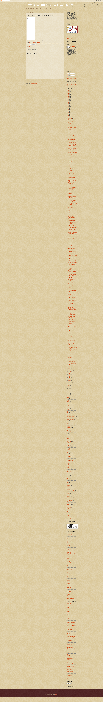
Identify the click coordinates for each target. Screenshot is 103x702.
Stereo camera (70, 134)
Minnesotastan (72, 46)
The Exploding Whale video (72, 121)
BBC (67, 538)
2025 (68, 91)
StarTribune (68, 579)
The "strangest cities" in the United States (72, 183)
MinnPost (68, 641)
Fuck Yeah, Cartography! (70, 621)
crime (67, 437)
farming (68, 483)
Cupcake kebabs (70, 279)
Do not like (70, 245)
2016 (68, 105)
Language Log (69, 555)
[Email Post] (29, 44)
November (70, 118)
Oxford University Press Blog (71, 566)
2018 (68, 102)
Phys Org (68, 654)
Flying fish (69, 129)
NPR (67, 651)
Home (45, 81)
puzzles (68, 467)
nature (67, 393)
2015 (68, 106)
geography (68, 448)
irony (67, 474)
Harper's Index (69, 507)
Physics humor (70, 208)
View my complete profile (70, 56)
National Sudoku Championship (70, 253)
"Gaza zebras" (70, 161)
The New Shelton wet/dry (70, 671)
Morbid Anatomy (69, 643)
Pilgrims (69, 241)
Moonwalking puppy (71, 282)
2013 (68, 109)
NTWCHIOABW (69, 516)
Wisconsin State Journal (70, 598)
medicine (68, 405)
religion (68, 430)
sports (67, 434)
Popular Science (69, 569)
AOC (67, 512)
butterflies (68, 444)
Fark (67, 548)
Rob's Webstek (69, 659)
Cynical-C (68, 611)
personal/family (69, 427)
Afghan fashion (70, 156)
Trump (68, 457)
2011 (68, 112)
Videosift (68, 595)
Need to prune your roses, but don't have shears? (72, 311)
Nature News (68, 564)
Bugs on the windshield (71, 238)
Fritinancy (68, 619)
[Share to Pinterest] (35, 44)
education (68, 442)
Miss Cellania (69, 561)
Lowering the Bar (69, 633)
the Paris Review (69, 674)
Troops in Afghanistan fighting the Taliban (71, 191)
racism (68, 503)
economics (68, 413)
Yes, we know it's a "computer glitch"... (71, 217)
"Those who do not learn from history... (72, 201)
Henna (69, 165)
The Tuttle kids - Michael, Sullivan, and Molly (72, 355)
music (67, 453)
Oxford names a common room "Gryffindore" (72, 188)
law (67, 459)
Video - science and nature (71, 416)
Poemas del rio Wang (70, 656)
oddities (68, 445)
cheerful (68, 438)
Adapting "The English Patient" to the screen (72, 235)
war (29, 46)
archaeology (68, 449)
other (67, 433)
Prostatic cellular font (71, 229)
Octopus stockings (71, 303)
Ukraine (68, 482)
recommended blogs (70, 497)
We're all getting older (71, 139)
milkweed (68, 511)
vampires (68, 515)
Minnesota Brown (69, 640)
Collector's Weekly (69, 610)
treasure (68, 463)
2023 (68, 94)
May (69, 376)
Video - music (69, 435)
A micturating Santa (71, 119)
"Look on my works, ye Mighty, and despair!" (72, 260)
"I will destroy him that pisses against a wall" (72, 319)
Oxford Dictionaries (69, 652)
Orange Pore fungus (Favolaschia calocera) (72, 163)
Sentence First (69, 662)
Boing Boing (68, 541)
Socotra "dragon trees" (71, 177)
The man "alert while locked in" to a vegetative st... (72, 214)
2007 (68, 385)
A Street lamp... (70, 357)
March (69, 379)
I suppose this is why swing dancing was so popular (72, 256)
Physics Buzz (69, 655)
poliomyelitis (68, 496)
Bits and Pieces (69, 604)
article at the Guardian (32, 42)
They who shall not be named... (71, 123)
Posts (69, 73)
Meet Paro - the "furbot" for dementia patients (72, 145)
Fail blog (68, 618)
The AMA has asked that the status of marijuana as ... (72, 309)
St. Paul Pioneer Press (70, 665)
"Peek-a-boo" (70, 198)
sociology (68, 408)
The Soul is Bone (69, 590)
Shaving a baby (70, 307)
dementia (68, 493)
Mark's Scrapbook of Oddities (71, 637)
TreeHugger (68, 594)
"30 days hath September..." (72, 345)
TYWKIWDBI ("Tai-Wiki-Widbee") (49, 5)
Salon (67, 572)
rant (67, 424)
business (68, 415)
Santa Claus (70, 157)
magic (67, 481)
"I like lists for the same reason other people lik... (72, 300)
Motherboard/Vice (69, 562)
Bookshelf (69, 294)
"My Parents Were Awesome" (71, 269)
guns (67, 479)
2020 (68, 99)
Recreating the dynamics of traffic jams (72, 223)
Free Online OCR (71, 218)
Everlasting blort (69, 546)
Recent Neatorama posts (72, 131)
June (69, 374)
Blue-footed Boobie (71, 283)
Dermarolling (70, 336)
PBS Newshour (69, 568)
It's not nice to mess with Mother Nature (72, 277)
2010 (68, 114)
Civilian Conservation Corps (71, 490)
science (68, 401)
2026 (68, 90)
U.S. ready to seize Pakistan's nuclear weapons (71, 314)
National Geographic (70, 647)
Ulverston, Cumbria (71, 295)
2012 (68, 111)
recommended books (70, 460)
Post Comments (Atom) (33, 83)
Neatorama (68, 486)
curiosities (68, 409)
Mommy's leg (70, 154)
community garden (69, 518)
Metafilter (68, 558)
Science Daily (69, 573)
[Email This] (30, 44)
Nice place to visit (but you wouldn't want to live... (72, 233)
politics (68, 402)
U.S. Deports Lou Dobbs (72, 292)
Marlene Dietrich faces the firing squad (72, 243)
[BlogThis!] (32, 44)
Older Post (62, 81)
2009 (68, 115)
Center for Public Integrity (70, 608)
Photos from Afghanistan (72, 264)
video (67, 398)
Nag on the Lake (69, 644)
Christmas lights (70, 287)
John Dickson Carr (69, 500)
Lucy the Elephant (71, 135)
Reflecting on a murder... (72, 273)
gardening (68, 505)
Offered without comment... (72, 170)
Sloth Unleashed (69, 577)
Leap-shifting (70, 323)
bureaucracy (68, 468)
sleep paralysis (69, 504)
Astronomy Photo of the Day (71, 537)
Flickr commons (69, 550)
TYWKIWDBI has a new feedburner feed (72, 149)
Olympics (68, 475)
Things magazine (69, 675)
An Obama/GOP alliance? (72, 166)
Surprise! (69, 205)
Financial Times (69, 549)
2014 (68, 108)
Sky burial (69, 132)
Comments (69, 75)
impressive (68, 394)
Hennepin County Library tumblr (71, 625)
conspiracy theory (69, 470)
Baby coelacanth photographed (70, 169)
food (67, 423)
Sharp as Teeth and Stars (70, 663)
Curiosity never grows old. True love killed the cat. (72, 338)
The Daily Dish (38, 42)
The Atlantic (68, 580)
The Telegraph (69, 591)
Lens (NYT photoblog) (70, 630)
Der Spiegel (68, 545)
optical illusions (69, 464)
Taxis (69, 240)
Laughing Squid (69, 557)
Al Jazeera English (69, 534)
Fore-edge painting (71, 280)
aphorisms (68, 492)
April (69, 377)
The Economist (69, 583)
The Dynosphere (70, 207)
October (69, 368)
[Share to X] (33, 44)
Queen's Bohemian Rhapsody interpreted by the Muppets (72, 203)
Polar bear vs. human (71, 173)
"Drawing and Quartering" (72, 251)
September (70, 370)
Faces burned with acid (71, 193)
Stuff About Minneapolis (70, 666)
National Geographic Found (71, 648)
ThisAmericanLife (69, 514)
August (69, 371)
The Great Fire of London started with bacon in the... (72, 341)
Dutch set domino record (72, 231)
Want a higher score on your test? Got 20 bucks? (72, 305)
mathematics (69, 456)
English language (69, 411)
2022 (68, 96)
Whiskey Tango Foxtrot (70, 419)
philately (68, 478)
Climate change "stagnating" (72, 237)
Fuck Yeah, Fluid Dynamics (71, 622)
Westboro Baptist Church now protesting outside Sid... (72, 353)
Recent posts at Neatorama (72, 248)
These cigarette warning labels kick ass (72, 197)
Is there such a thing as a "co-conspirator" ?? (72, 128)
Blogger (56, 694)
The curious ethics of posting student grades (72, 271)
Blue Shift (69, 210)
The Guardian (69, 584)
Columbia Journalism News (71, 542)
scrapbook (68, 489)
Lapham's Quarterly (70, 629)
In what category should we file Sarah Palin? (72, 159)
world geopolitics (69, 431)
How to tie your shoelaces (72, 326)
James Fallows (69, 626)
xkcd (67, 678)
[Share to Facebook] (34, 44)
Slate (67, 576)
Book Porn (68, 606)
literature (68, 422)
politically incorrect (69, 471)
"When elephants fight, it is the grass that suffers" (72, 348)
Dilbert (68, 615)
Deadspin (68, 614)
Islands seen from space (72, 189)
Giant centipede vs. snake (72, 172)
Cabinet (68, 607)
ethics (67, 420)
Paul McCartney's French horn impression (72, 275)
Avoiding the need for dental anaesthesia (72, 153)
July (69, 373)
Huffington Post (69, 552)
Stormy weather (70, 150)
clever (67, 412)
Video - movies (69, 441)
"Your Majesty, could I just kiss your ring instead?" (72, 225)
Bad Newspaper (69, 603)
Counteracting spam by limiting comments (71, 285)
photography (68, 400)
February (69, 380)
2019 (68, 100)
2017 (68, 103)
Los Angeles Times (69, 632)
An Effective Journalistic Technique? (72, 221)
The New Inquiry (69, 587)
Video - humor (69, 446)
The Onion (68, 672)
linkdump (68, 452)
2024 (68, 93)
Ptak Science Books (70, 658)
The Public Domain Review (71, 588)
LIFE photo (68, 501)
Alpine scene (70, 330)
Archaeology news (69, 535)
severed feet (68, 485)
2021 (68, 97)
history (68, 397)
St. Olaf (68, 508)
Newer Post (28, 81)
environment (68, 426)
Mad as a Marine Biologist (71, 636)
